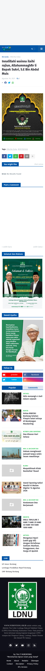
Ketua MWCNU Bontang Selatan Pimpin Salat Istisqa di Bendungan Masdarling (32, 418)
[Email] (26, 156)
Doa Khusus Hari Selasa (30, 435)
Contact (10, 664)
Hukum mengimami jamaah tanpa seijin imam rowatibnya (32, 454)
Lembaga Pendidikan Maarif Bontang (16, 568)
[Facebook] (5, 82)
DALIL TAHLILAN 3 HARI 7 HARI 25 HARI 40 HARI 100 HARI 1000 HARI (32, 523)
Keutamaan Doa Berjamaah (30, 503)
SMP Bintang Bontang (10, 572)
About (16, 661)
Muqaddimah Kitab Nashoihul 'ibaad (32, 469)
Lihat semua (38, 164)
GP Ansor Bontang (9, 564)
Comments (33, 387)
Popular (12, 387)
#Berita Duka (15, 57)
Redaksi (25, 661)
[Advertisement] (22, 22)
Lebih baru (7, 247)
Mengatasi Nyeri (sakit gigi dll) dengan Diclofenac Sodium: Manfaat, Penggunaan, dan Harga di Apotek (31, 544)
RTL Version (22, 667)
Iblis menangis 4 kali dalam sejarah (32, 397)
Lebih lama (37, 247)
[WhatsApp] (13, 82)
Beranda (5, 57)
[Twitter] (9, 82)
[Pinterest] (21, 156)
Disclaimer (20, 664)
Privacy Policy (32, 664)
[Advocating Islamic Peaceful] (22, 308)
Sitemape (35, 661)
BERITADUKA (23, 149)
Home (8, 661)
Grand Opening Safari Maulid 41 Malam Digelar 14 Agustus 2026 (33, 487)
